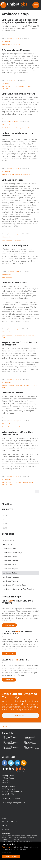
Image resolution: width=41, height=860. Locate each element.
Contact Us (9, 625)
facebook (4, 763)
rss (24, 763)
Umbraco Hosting (7, 484)
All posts (7, 509)
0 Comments (6, 41)
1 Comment (5, 83)
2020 (5, 520)
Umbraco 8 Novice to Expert (15, 585)
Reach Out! (20, 715)
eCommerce (8, 540)
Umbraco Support (18, 240)
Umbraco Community (20, 335)
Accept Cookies (11, 856)
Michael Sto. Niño (13, 122)
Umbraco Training (18, 86)
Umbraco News (14, 385)
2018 (5, 528)
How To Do (16, 44)
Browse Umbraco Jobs (11, 737)
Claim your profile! (15, 660)
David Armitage (13, 38)
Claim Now (9, 679)
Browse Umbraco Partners (11, 748)
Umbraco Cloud (7, 482)
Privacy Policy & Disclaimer (10, 822)
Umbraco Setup (7, 44)
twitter (11, 763)
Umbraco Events (10, 557)
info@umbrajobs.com (16, 803)
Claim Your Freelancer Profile (31, 748)
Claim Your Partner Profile (30, 743)
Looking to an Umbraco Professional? (18, 632)
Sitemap (4, 825)
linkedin (17, 763)
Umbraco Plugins (10, 569)
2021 (5, 516)
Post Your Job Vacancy (30, 737)
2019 (5, 524)
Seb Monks (11, 80)
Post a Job (9, 653)
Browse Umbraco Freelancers (11, 743)
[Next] (37, 491)
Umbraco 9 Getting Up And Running (18, 589)
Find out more (8, 847)
